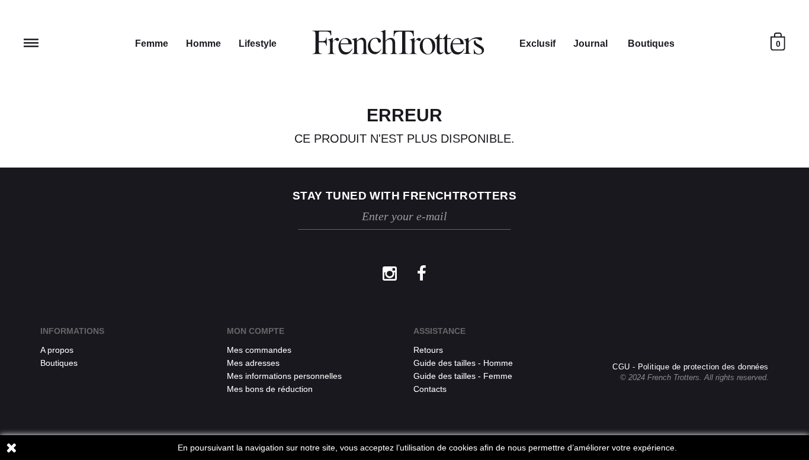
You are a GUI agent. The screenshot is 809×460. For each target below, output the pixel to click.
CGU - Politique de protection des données (690, 366)
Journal (590, 43)
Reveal (31, 43)
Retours (428, 350)
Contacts (430, 389)
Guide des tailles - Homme (463, 363)
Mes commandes (259, 350)
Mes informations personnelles (284, 376)
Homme (203, 43)
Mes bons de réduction (270, 389)
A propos (56, 350)
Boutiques (651, 43)
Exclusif (537, 43)
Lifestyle (258, 43)
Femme (151, 43)
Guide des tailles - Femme (462, 376)
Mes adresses (253, 363)
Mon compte (255, 331)
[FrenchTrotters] (398, 42)
